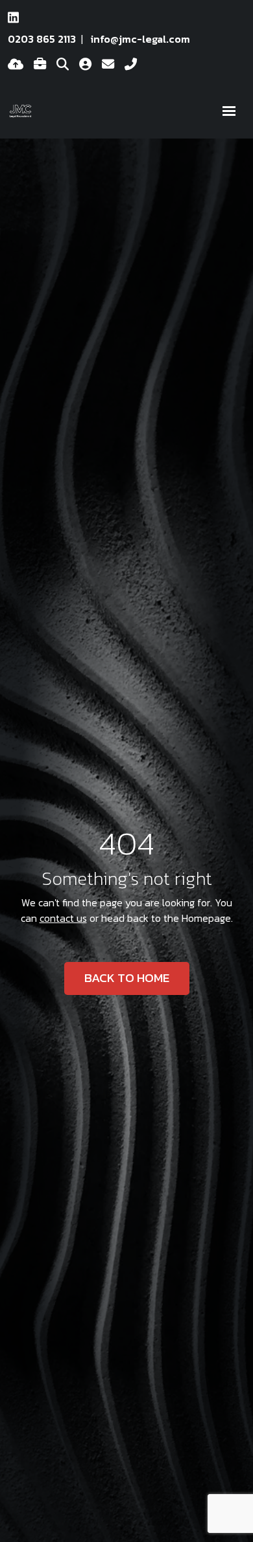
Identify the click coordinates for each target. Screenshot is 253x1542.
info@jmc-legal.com (140, 39)
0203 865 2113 (42, 39)
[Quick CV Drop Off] (15, 65)
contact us (63, 918)
